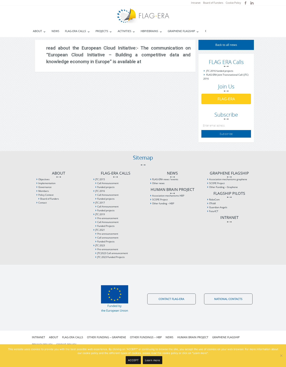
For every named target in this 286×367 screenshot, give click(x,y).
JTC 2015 (100, 179)
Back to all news (226, 45)
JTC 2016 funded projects (219, 71)
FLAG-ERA (226, 98)
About (37, 31)
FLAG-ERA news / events (165, 179)
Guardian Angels (218, 207)
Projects (102, 31)
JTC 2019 (100, 214)
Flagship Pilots (229, 193)
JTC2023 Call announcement (112, 253)
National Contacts (228, 299)
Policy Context (46, 195)
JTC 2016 (100, 191)
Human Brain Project (172, 189)
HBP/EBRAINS (149, 31)
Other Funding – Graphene (223, 187)
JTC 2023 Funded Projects (111, 257)
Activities (124, 31)
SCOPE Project (160, 199)
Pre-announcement (107, 218)
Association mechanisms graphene (228, 179)
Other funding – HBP (163, 203)
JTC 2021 (100, 230)
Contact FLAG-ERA (171, 299)
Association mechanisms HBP (168, 195)
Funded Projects (106, 226)
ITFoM (212, 203)
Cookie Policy (233, 2)
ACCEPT (133, 360)
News (55, 31)
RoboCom (214, 199)
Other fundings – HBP (146, 337)
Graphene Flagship (181, 31)
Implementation (46, 183)
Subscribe (226, 134)
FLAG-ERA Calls (75, 31)
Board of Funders (213, 2)
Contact (42, 202)
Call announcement (107, 237)
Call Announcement (107, 183)
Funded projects (106, 187)
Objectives (44, 179)
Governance (45, 187)
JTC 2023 (100, 245)
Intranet (196, 2)
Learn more (152, 360)
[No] (281, 355)
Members (43, 191)
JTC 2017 (100, 202)
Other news (158, 183)
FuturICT (213, 211)
